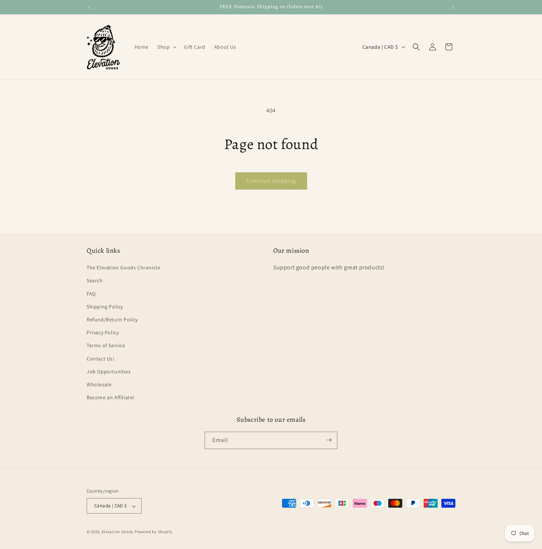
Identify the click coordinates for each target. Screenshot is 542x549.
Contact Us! (101, 358)
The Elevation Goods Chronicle (123, 268)
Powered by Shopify (154, 532)
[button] (166, 47)
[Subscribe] (329, 440)
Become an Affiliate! (111, 397)
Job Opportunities (109, 371)
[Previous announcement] (89, 7)
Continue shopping (271, 180)
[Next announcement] (453, 7)
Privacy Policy (103, 332)
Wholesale (99, 384)
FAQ (91, 293)
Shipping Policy (105, 306)
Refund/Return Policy (112, 319)
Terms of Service (106, 345)
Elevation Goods (118, 532)
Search (95, 280)
